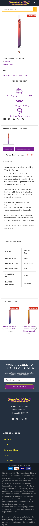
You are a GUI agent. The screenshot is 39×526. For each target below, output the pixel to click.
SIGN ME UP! (19, 387)
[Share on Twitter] (18, 119)
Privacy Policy (7, 519)
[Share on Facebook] (4, 119)
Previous (3, 328)
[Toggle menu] (3, 3)
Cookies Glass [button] (11, 450)
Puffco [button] (7, 439)
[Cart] (35, 2)
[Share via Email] (9, 119)
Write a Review (8, 65)
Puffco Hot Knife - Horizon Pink (10, 328)
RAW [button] (6, 444)
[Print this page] (14, 119)
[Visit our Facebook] (13, 419)
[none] (19, 31)
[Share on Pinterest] (23, 119)
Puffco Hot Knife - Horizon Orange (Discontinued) (29, 329)
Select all (8, 149)
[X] (22, 419)
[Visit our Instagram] (26, 419)
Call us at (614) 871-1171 (19, 413)
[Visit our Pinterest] (17, 419)
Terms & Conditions (27, 519)
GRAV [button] (6, 455)
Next (36, 328)
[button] (19, 81)
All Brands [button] (8, 460)
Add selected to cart (24, 149)
